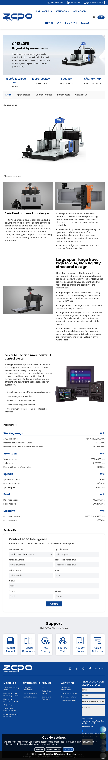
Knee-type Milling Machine (10, 715)
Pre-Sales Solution (69, 693)
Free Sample (74, 2)
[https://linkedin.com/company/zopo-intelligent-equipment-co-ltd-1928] (103, 729)
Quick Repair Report (47, 692)
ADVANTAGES (80, 11)
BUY (101, 17)
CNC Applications (30, 693)
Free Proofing (45, 649)
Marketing (72, 754)
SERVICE (49, 23)
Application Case (30, 697)
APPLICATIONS (63, 11)
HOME (37, 11)
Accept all (68, 749)
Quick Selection (56, 2)
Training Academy (69, 697)
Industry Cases (80, 649)
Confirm (54, 604)
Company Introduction (66, 688)
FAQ (43, 687)
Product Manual (10, 649)
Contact (84, 23)
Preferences (60, 754)
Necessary (38, 754)
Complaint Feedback (46, 698)
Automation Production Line (9, 709)
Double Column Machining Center (11, 694)
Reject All (39, 749)
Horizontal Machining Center (11, 700)
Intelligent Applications (28, 688)
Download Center (68, 700)
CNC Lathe (7, 705)
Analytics (49, 754)
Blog (67, 23)
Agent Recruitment (94, 2)
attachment (88, 727)
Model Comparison (29, 649)
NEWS (74, 23)
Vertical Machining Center (11, 688)
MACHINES (47, 11)
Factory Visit (62, 649)
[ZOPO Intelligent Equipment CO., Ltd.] (17, 17)
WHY (59, 23)
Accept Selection (53, 749)
